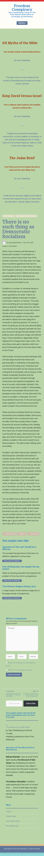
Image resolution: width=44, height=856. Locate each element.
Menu (22, 23)
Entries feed (11, 816)
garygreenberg (15, 242)
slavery (22, 534)
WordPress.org (12, 826)
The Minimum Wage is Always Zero (19, 586)
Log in (8, 811)
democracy (10, 534)
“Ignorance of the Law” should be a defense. (19, 548)
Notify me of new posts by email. (20, 670)
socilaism (34, 534)
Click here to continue (12, 561)
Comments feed (13, 821)
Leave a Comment (9, 246)
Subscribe (30, 703)
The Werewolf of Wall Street (17, 727)
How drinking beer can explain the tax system (20, 568)
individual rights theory (26, 216)
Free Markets (8, 216)
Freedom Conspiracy (22, 8)
